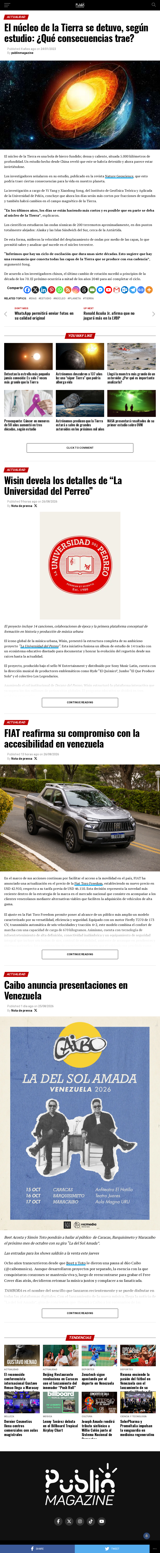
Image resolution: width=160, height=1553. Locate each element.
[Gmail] (116, 289)
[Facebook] (27, 289)
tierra (89, 298)
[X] (35, 289)
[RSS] (67, 289)
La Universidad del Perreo (39, 646)
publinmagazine (22, 53)
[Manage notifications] (146, 1536)
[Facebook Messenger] (100, 289)
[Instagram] (76, 289)
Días (33, 298)
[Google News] (141, 289)
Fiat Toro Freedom (88, 883)
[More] (149, 289)
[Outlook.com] (124, 289)
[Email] (92, 289)
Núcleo (60, 298)
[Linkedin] (43, 289)
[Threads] (84, 289)
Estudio (45, 298)
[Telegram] (132, 289)
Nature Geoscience (119, 176)
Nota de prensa (21, 506)
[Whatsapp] (59, 289)
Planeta (75, 298)
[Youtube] (108, 289)
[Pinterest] (51, 289)
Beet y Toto (76, 1262)
